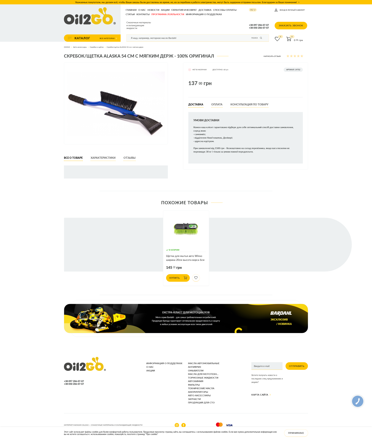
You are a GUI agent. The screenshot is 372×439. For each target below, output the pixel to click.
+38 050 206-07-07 (259, 28)
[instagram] (177, 425)
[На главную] (90, 16)
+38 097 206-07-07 (259, 25)
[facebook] (183, 425)
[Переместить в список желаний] (196, 278)
